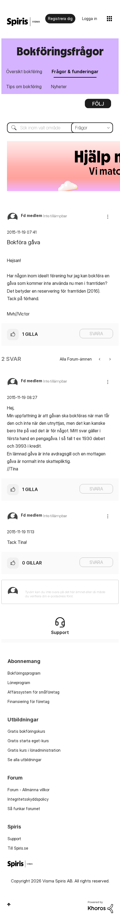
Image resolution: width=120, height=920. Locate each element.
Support (14, 838)
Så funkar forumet (24, 808)
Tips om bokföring (24, 86)
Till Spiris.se (18, 848)
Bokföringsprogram (24, 673)
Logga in (89, 18)
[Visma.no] (23, 21)
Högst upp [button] (8, 904)
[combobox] (60, 127)
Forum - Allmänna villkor (28, 789)
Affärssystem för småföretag (33, 692)
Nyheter (59, 86)
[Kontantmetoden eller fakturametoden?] (109, 359)
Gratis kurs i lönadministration (34, 750)
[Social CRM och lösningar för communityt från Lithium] (100, 906)
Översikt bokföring (24, 71)
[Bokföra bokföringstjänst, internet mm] (100, 359)
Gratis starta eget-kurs (28, 740)
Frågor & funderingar (75, 71)
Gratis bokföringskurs (26, 731)
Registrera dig (60, 18)
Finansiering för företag (28, 701)
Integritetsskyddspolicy (28, 799)
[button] (107, 216)
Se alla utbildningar (24, 759)
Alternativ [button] (98, 105)
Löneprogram (19, 682)
